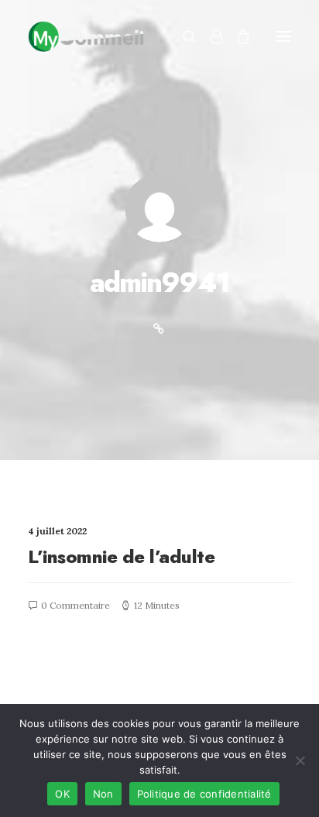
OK (62, 794)
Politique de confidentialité (204, 794)
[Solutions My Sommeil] (86, 36)
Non (103, 794)
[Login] (209, 36)
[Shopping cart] (236, 36)
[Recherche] (183, 36)
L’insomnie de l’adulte (121, 556)
